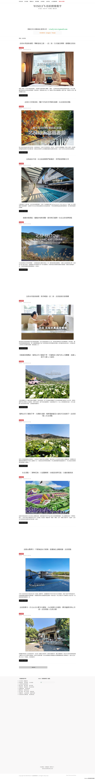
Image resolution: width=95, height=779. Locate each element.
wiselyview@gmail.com (47, 768)
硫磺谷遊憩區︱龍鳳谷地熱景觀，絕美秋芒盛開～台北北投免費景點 (47, 217)
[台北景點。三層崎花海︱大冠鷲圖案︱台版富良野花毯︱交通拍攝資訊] (47, 497)
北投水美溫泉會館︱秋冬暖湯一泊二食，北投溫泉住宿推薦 (47, 296)
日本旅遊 (26, 1)
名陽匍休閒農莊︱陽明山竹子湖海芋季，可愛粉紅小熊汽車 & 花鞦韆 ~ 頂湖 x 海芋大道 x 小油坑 (47, 356)
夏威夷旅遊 (26, 690)
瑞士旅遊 (21, 691)
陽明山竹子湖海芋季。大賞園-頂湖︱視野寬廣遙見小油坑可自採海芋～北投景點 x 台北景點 (47, 414)
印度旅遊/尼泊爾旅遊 (24, 694)
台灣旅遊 (42, 1)
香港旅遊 (21, 682)
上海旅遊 (21, 684)
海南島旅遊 (25, 684)
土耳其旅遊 (27, 693)
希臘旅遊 (21, 693)
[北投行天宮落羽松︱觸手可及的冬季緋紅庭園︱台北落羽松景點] (47, 127)
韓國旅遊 (26, 681)
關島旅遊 (21, 690)
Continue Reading (23, 95)
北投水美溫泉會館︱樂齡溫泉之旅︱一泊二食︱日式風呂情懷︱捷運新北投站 (47, 43)
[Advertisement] (47, 19)
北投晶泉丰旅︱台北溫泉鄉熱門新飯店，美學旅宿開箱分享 (47, 159)
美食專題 (37, 1)
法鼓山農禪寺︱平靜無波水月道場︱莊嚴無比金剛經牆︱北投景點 (47, 549)
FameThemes (74, 775)
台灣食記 (48, 1)
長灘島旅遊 (21, 688)
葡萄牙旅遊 (32, 693)
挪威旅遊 (32, 691)
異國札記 (32, 1)
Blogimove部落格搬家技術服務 (89, 778)
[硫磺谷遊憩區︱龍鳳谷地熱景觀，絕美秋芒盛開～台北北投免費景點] (47, 243)
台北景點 (21, 47)
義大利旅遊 (26, 691)
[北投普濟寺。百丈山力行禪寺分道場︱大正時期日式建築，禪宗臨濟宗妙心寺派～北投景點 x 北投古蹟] (47, 634)
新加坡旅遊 (31, 687)
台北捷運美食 (54, 1)
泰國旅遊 (21, 687)
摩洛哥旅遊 (31, 694)
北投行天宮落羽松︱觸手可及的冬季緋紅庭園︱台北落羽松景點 (47, 102)
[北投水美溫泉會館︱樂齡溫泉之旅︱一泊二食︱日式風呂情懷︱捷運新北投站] (47, 69)
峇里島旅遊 (27, 688)
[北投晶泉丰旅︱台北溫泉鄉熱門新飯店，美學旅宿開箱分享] (47, 184)
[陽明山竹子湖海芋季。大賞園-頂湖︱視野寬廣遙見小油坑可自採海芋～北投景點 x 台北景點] (47, 440)
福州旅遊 (21, 685)
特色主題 (21, 1)
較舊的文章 (33, 667)
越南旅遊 (26, 687)
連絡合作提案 (61, 1)
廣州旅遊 (26, 685)
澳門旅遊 (26, 682)
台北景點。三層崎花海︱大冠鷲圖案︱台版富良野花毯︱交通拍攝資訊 (47, 472)
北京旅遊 (31, 682)
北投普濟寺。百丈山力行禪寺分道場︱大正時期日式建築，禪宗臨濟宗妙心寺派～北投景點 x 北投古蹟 (47, 608)
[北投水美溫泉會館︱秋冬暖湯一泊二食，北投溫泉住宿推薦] (47, 322)
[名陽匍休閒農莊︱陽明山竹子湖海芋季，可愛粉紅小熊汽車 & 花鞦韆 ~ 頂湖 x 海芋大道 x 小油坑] (47, 381)
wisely (20, 49)
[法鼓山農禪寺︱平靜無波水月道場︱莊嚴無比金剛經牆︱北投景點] (47, 574)
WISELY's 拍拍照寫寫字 (47, 6)
